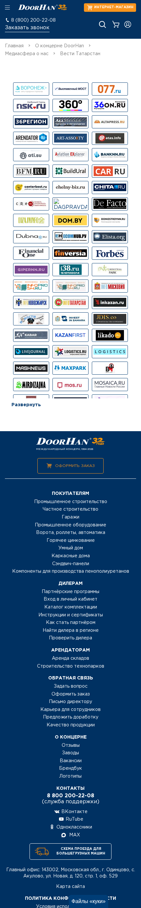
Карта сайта (70, 887)
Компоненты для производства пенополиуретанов (70, 571)
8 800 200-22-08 (70, 795)
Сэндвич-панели (70, 564)
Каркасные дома (70, 556)
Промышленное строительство (70, 502)
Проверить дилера (70, 638)
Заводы (70, 753)
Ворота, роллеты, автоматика (70, 533)
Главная (14, 46)
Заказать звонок (27, 27)
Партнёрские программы (70, 592)
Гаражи (70, 517)
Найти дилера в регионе (71, 630)
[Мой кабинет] (127, 24)
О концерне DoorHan (59, 46)
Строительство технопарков (70, 666)
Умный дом (70, 548)
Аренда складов (70, 658)
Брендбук (70, 768)
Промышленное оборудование (70, 525)
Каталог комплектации (70, 607)
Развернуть (26, 405)
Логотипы (70, 776)
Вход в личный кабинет (70, 599)
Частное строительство (70, 509)
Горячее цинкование (71, 541)
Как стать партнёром (70, 623)
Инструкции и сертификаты (70, 615)
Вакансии (71, 761)
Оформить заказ (75, 466)
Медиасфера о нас (27, 54)
